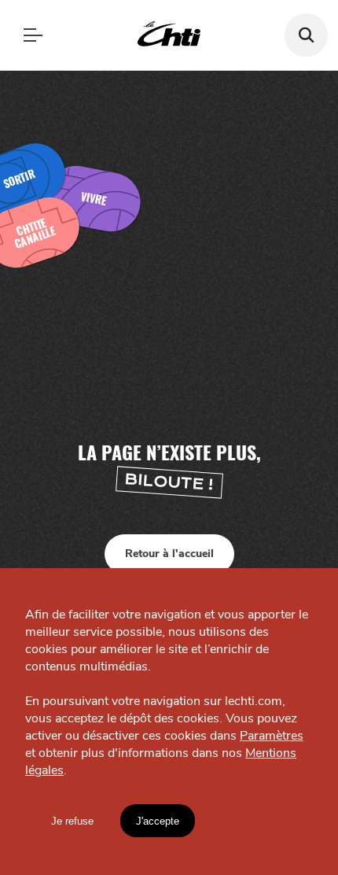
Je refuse (72, 821)
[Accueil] (169, 35)
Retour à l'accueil (169, 553)
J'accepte (157, 821)
